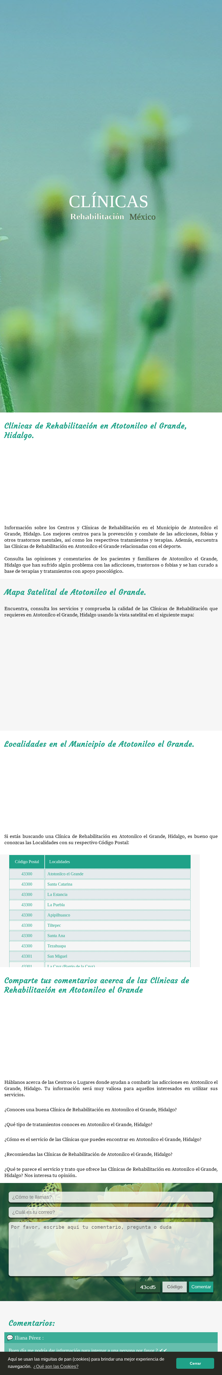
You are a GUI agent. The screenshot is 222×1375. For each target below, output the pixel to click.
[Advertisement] (111, 482)
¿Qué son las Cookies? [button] (56, 1366)
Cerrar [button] (195, 1363)
